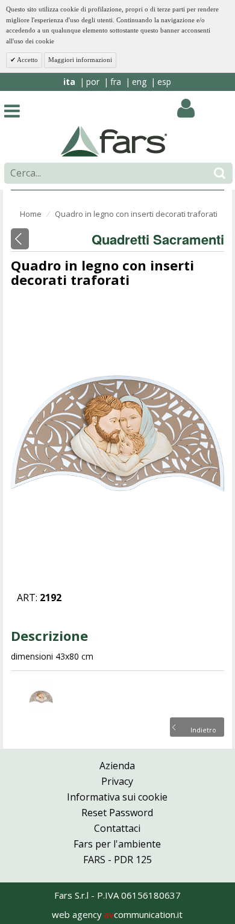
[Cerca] (220, 173)
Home (31, 214)
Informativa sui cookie (117, 797)
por (92, 81)
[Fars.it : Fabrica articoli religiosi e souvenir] (114, 140)
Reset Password (117, 812)
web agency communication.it (117, 914)
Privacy (117, 781)
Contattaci (117, 828)
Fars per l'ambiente (117, 844)
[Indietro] (20, 238)
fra (115, 81)
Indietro (203, 728)
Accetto (27, 59)
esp (164, 81)
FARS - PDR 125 (117, 859)
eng (139, 81)
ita (69, 81)
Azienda (117, 765)
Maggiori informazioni (80, 59)
